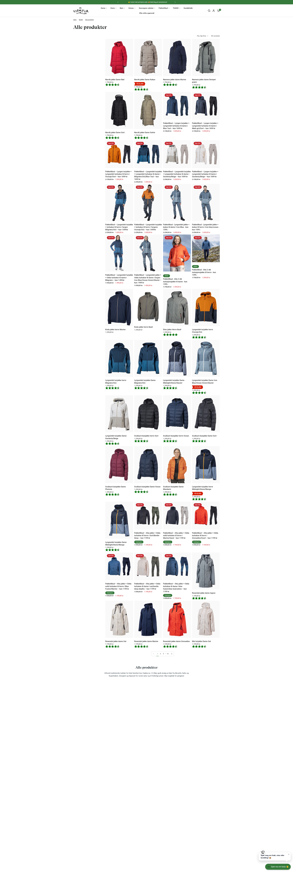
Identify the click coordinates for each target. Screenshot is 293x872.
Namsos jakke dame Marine (174, 79)
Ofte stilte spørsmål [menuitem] (146, 13)
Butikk (81, 20)
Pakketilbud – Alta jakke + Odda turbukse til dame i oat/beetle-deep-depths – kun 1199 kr (147, 586)
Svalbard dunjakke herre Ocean (176, 436)
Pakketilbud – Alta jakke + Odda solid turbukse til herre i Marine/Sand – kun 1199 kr (176, 535)
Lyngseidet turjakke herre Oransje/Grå (202, 330)
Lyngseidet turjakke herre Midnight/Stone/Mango (202, 488)
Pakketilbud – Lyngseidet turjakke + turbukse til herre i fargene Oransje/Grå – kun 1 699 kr (148, 227)
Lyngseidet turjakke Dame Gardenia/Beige (116, 437)
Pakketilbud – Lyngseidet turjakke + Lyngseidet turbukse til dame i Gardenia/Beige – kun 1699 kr (177, 174)
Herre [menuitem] (112, 8)
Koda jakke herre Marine (115, 329)
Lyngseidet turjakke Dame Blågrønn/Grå (145, 381)
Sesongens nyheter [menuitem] (146, 8)
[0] (218, 10)
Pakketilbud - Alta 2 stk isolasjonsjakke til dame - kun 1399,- (175, 281)
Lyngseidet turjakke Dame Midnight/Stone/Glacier (173, 381)
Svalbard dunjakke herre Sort (146, 436)
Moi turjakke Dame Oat (201, 641)
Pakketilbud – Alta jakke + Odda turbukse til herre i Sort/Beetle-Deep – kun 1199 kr (147, 535)
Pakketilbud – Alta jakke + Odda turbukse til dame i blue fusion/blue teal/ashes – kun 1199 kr (176, 587)
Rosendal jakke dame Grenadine (176, 641)
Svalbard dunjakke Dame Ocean (147, 487)
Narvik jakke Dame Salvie (144, 132)
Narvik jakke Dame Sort (115, 132)
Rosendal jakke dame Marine (146, 641)
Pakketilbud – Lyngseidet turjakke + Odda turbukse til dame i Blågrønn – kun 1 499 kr (119, 277)
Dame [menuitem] (103, 8)
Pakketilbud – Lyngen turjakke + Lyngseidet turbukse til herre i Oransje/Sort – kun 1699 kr (118, 174)
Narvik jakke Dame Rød (114, 79)
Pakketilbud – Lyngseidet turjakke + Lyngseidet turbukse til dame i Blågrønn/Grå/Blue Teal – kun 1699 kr (148, 175)
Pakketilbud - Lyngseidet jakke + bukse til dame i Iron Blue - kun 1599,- (176, 227)
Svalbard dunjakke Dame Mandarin (173, 488)
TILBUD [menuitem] (176, 8)
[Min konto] (213, 10)
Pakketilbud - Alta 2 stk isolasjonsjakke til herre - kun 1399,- (204, 272)
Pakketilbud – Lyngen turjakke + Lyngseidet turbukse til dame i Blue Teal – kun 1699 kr (176, 125)
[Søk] (209, 10)
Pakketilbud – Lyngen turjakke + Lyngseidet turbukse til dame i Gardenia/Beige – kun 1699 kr (205, 174)
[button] (275, 856)
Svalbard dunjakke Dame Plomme (115, 488)
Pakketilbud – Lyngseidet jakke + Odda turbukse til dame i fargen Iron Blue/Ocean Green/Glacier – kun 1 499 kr (147, 279)
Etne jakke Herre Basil (172, 329)
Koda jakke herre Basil (143, 327)
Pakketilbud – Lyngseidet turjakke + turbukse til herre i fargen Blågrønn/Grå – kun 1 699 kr (119, 227)
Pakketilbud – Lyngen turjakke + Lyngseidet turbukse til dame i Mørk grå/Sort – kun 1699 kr (205, 125)
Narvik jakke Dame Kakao (144, 79)
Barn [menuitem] (121, 8)
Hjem (75, 20)
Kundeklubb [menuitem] (188, 8)
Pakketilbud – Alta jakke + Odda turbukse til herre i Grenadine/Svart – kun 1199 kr (205, 535)
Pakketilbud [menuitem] (163, 8)
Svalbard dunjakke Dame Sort (204, 436)
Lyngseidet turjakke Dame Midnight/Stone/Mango (116, 543)
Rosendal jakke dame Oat (115, 641)
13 (167, 654)
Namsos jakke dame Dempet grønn (204, 80)
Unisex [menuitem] (131, 8)
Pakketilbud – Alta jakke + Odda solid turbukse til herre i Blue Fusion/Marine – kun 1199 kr (118, 586)
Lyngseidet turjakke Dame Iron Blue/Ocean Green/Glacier (204, 381)
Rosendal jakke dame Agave (203, 593)
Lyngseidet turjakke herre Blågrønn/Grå (115, 381)
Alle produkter (89, 20)
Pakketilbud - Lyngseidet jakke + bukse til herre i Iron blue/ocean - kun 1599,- (205, 227)
